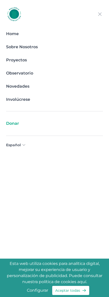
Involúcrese (18, 99)
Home (12, 33)
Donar (12, 123)
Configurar (37, 290)
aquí (81, 281)
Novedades (17, 86)
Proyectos (16, 60)
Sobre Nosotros (22, 46)
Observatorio (19, 73)
